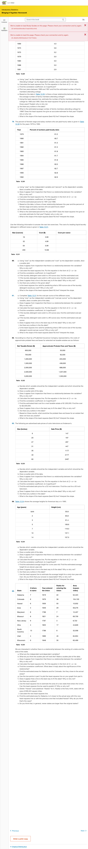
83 (13, 423)
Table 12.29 (40, 94)
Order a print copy (20, 839)
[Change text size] (83, 19)
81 (13, 295)
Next (82, 831)
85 (13, 591)
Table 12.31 (43, 227)
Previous (15, 831)
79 (13, 122)
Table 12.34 (19, 501)
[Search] (63, 19)
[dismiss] (85, 25)
